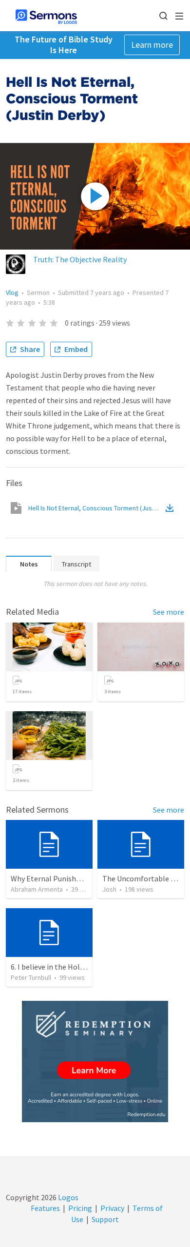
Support (105, 1219)
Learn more (152, 44)
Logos (67, 1197)
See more (168, 612)
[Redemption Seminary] (95, 1061)
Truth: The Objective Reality (80, 259)
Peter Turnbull (31, 977)
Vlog (12, 292)
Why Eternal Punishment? (54, 878)
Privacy (112, 1208)
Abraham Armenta (37, 889)
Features (45, 1208)
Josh (109, 889)
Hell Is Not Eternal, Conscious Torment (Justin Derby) (96, 508)
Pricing (80, 1208)
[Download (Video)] (171, 508)
